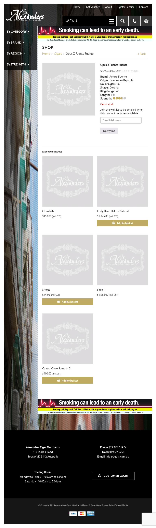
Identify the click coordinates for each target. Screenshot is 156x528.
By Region (15, 53)
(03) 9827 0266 (115, 452)
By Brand (14, 42)
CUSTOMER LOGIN (115, 476)
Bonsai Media (121, 505)
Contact (143, 7)
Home (77, 7)
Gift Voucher (93, 7)
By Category (16, 31)
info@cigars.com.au (117, 456)
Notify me (109, 131)
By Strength (16, 64)
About (108, 7)
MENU (71, 21)
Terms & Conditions (92, 505)
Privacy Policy (108, 505)
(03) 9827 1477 (117, 447)
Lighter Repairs (125, 7)
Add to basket (125, 223)
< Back (141, 54)
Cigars (58, 53)
